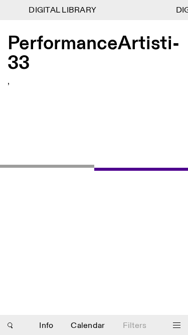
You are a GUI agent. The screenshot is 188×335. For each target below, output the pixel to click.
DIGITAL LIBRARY (62, 10)
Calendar (88, 325)
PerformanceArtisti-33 (93, 53)
